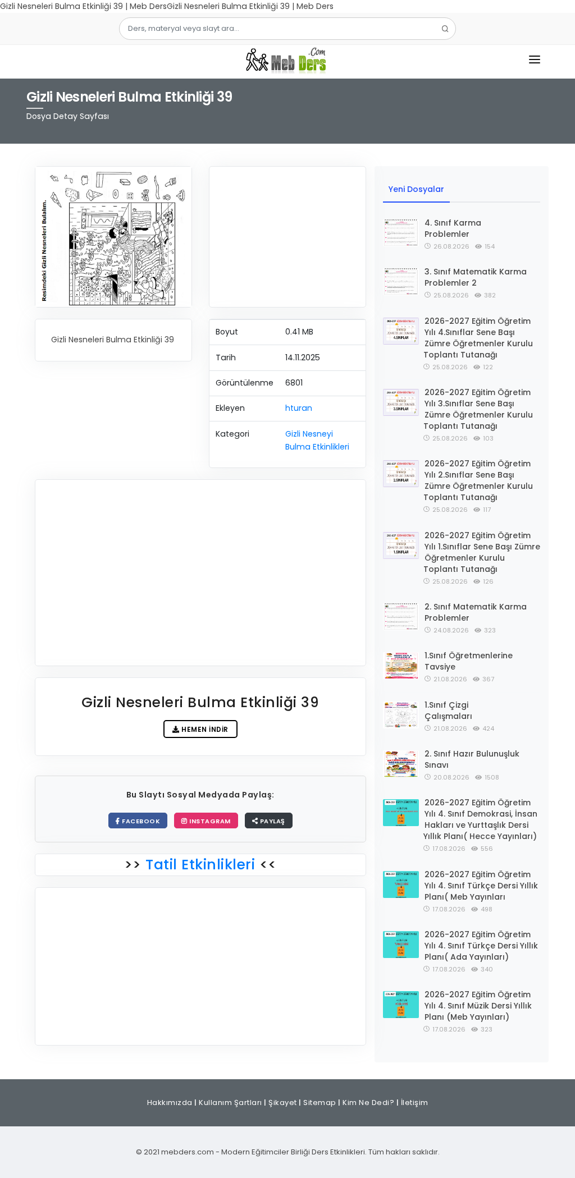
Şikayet (282, 1102)
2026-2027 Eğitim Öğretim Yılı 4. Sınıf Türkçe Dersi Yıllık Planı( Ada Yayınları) (481, 945)
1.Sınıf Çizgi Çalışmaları (448, 710)
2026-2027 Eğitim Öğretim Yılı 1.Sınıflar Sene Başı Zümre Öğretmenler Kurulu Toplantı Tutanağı (481, 552)
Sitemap (319, 1102)
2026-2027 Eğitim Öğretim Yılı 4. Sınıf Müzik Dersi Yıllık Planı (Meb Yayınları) (478, 1006)
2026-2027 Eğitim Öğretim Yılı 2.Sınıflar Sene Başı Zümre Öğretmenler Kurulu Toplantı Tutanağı (478, 480)
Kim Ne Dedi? (368, 1102)
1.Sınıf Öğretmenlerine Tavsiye (469, 661)
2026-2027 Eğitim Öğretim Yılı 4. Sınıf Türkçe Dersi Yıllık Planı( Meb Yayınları (481, 885)
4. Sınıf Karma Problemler (453, 228)
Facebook (140, 821)
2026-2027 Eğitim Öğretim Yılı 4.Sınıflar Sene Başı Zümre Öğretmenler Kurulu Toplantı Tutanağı (478, 337)
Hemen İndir (204, 729)
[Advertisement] (287, 237)
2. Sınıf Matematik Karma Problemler (476, 612)
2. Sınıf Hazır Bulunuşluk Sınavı (472, 759)
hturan (298, 408)
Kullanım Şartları (230, 1102)
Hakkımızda (170, 1102)
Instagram (209, 821)
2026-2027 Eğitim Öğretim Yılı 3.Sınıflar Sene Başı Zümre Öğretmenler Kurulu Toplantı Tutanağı (478, 409)
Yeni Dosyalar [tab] (416, 189)
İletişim (414, 1102)
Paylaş (271, 821)
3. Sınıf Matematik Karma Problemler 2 (476, 277)
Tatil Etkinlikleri (200, 864)
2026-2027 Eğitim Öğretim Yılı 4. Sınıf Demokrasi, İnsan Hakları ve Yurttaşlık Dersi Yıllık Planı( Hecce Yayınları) (480, 819)
